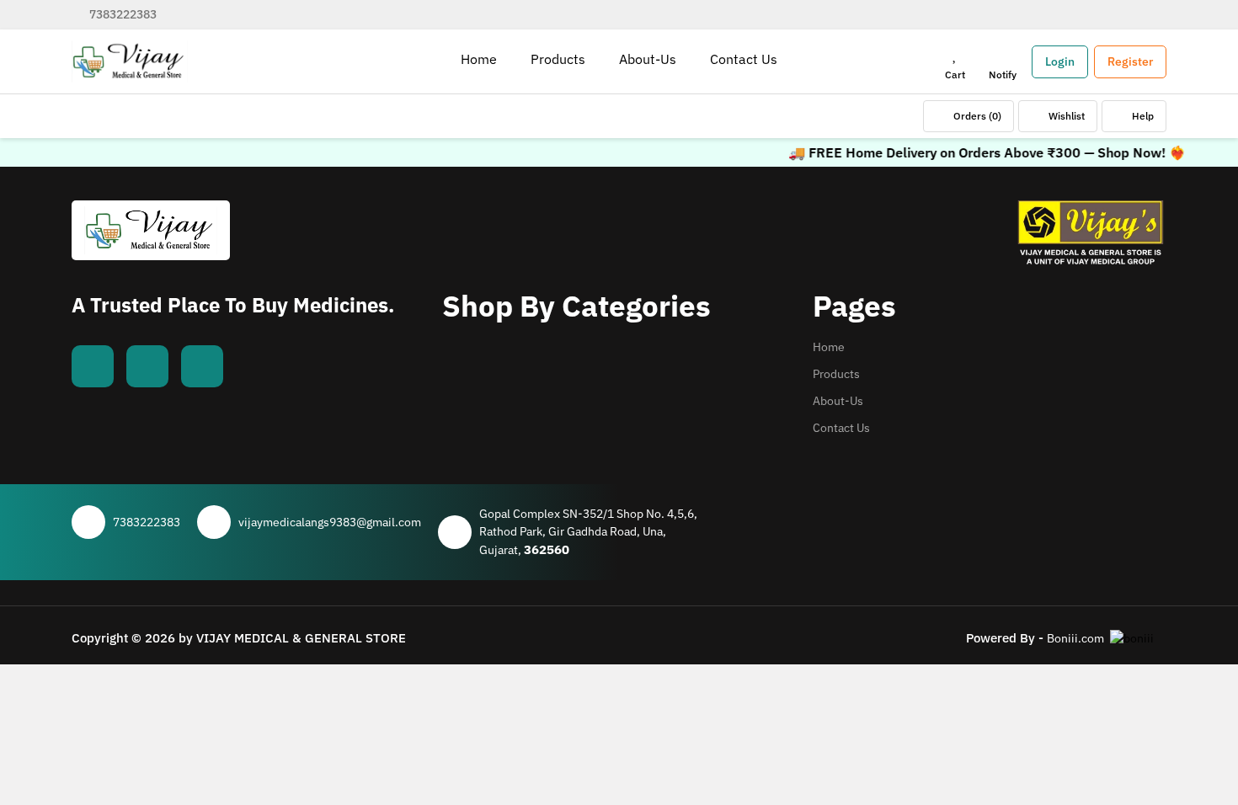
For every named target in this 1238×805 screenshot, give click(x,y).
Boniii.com (1075, 638)
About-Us (838, 400)
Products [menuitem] (558, 59)
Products (836, 373)
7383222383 (122, 14)
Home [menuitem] (479, 59)
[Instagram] (202, 366)
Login (1060, 61)
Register (1130, 61)
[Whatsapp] (147, 366)
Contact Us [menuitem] (743, 59)
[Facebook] (93, 366)
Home (829, 347)
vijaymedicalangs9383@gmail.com (329, 522)
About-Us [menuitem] (647, 59)
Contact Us (841, 427)
